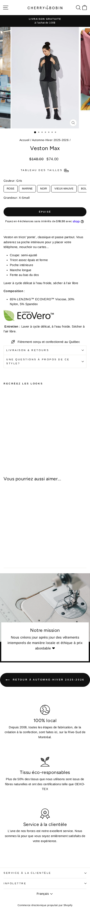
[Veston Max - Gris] (15, 443)
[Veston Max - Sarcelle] (20, 443)
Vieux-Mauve (63, 187)
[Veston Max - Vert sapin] (10, 447)
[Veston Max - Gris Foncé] (10, 443)
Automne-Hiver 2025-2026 (50, 140)
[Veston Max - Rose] (6, 439)
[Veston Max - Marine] (15, 439)
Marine (27, 187)
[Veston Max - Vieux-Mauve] (25, 439)
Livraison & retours (27, 350)
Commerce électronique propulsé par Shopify (45, 905)
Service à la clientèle (27, 872)
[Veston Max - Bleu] (10, 439)
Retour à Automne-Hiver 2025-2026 (48, 679)
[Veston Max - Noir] (20, 439)
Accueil (24, 140)
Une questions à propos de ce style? (38, 361)
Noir (43, 187)
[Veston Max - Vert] (6, 443)
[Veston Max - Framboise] (6, 447)
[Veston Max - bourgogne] (25, 443)
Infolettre (15, 883)
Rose (10, 187)
